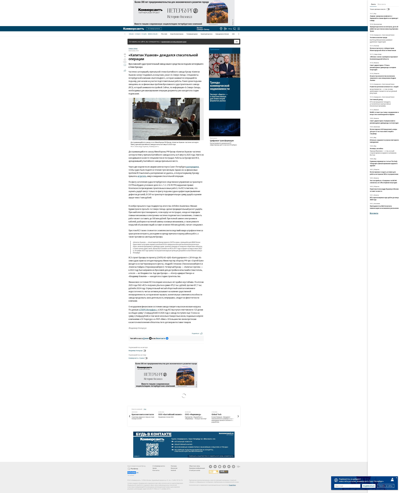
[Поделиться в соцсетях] (125, 70)
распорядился (192, 166)
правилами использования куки (173, 41)
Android (173, 470)
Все (145, 409)
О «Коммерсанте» (159, 466)
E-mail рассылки (194, 470)
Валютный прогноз (206, 34)
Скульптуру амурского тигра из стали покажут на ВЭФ (143, 418)
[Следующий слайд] (238, 416)
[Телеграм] (210, 466)
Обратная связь (194, 466)
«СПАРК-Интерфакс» (148, 309)
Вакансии (174, 468)
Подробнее (232, 485)
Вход (230, 29)
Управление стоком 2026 (166, 417)
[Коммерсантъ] (133, 28)
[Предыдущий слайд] (130, 416)
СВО (233, 34)
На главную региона (154, 29)
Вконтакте (160, 338)
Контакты (156, 470)
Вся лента (374, 213)
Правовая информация (197, 468)
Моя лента (382, 4)
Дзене (146, 338)
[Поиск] (234, 28)
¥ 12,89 (144, 34)
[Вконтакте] (215, 466)
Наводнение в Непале (222, 34)
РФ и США (164, 34)
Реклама (174, 466)
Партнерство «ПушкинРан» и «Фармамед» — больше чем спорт (195, 418)
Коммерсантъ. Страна (136, 358)
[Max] (233, 466)
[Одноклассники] (224, 466)
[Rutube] (228, 466)
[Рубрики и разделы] (238, 28)
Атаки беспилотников (176, 34)
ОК (237, 42)
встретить (142, 176)
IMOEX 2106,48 (152, 34)
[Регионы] (221, 28)
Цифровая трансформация (222, 140)
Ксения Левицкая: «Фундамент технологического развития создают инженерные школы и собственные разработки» (223, 419)
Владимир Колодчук (135, 350)
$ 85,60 (131, 34)
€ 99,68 (137, 34)
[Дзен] (219, 466)
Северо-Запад (133, 48)
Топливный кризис (192, 34)
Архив (155, 468)
